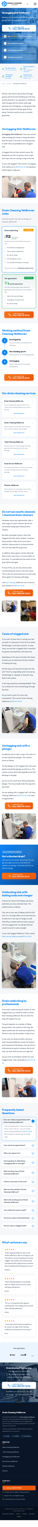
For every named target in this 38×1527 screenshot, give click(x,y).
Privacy (18, 1514)
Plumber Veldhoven (8, 1466)
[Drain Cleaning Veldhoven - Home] (12, 4)
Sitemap (19, 1517)
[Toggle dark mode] (28, 4)
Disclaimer (31, 1514)
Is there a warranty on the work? (15, 1182)
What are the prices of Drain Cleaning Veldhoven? (14, 1172)
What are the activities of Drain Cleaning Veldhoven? (15, 1191)
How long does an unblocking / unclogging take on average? (14, 1162)
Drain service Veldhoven (10, 936)
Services (9, 84)
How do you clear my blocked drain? (17, 1218)
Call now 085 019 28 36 (14, 1488)
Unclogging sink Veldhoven (11, 1457)
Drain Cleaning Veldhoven (27, 1417)
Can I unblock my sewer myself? (15, 1210)
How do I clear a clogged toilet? (15, 1226)
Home (3, 84)
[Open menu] (35, 4)
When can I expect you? (12, 1153)
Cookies (24, 1514)
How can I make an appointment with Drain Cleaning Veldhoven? (17, 1121)
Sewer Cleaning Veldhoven (10, 1447)
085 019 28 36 (20, 167)
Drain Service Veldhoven (10, 1461)
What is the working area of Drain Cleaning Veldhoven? (16, 1201)
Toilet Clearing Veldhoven (10, 1452)
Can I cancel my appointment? (14, 1145)
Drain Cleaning (10, 582)
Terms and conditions (8, 1514)
